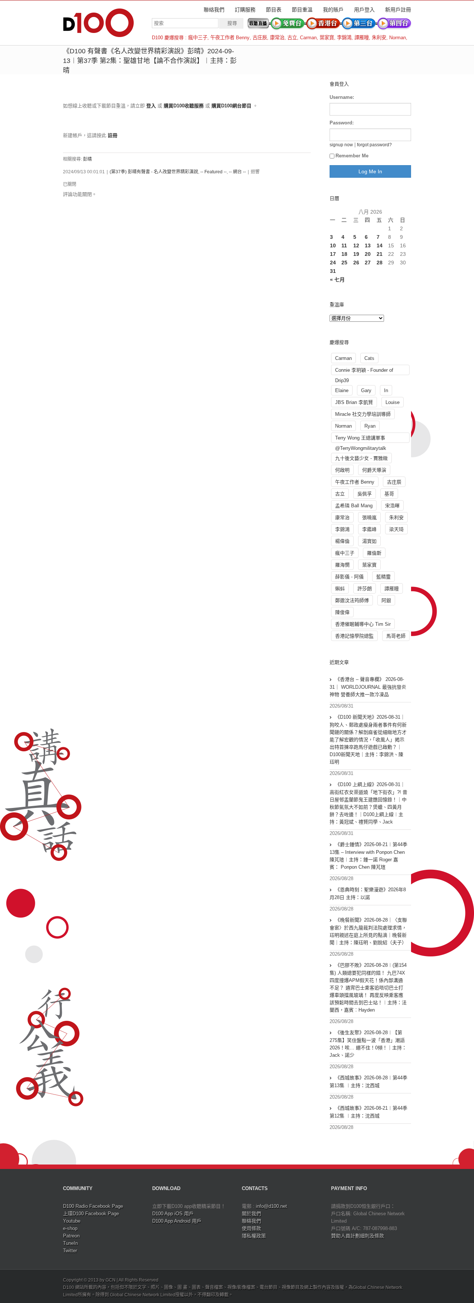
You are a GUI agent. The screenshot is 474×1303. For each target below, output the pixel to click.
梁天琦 (396, 529)
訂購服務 (245, 10)
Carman (308, 37)
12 (356, 245)
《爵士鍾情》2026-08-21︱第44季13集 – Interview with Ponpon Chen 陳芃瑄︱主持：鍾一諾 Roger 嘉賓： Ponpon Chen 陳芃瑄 (368, 856)
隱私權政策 (254, 1236)
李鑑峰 (369, 529)
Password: (342, 123)
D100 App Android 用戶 (176, 1221)
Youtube (71, 1221)
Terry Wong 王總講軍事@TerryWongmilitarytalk (360, 439)
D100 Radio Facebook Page (93, 1206)
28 (380, 262)
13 (368, 245)
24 (333, 262)
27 (368, 262)
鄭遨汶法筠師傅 (352, 600)
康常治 (277, 37)
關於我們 (251, 1213)
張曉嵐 (369, 517)
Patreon (71, 1236)
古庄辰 (260, 37)
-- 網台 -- (237, 171)
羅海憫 (342, 565)
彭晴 (87, 159)
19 (356, 254)
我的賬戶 (333, 10)
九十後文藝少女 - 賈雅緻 (361, 458)
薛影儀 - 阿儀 (349, 576)
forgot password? (374, 144)
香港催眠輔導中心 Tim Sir (363, 624)
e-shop (70, 1228)
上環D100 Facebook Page (91, 1213)
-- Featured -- (213, 171)
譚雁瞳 (361, 37)
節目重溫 (302, 10)
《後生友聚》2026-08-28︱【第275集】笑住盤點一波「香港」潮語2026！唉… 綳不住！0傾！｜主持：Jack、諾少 (368, 1044)
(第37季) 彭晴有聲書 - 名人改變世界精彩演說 (154, 171)
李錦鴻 (344, 37)
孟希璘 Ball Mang (354, 505)
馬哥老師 (395, 636)
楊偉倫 (342, 541)
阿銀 (386, 600)
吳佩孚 (364, 494)
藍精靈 (383, 576)
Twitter (70, 1250)
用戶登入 (364, 10)
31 (333, 271)
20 (368, 254)
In (386, 390)
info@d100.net (271, 1206)
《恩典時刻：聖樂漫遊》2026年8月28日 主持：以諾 (368, 893)
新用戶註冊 (398, 10)
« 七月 (337, 280)
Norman (397, 37)
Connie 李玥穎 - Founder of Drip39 (364, 371)
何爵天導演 (374, 470)
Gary (366, 390)
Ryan (369, 426)
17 (333, 254)
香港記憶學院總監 (354, 636)
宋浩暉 (392, 505)
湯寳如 (369, 541)
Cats (369, 358)
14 (380, 245)
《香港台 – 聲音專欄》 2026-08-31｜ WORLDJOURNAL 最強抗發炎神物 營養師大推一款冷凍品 (368, 686)
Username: (342, 97)
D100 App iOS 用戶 (173, 1213)
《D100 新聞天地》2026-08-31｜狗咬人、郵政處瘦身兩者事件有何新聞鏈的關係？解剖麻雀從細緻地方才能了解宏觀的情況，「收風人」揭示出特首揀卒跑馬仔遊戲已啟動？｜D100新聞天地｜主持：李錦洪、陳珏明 (368, 739)
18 (344, 254)
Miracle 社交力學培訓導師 (363, 414)
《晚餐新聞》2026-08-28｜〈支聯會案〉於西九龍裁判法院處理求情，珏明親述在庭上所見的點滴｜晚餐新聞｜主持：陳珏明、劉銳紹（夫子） (368, 931)
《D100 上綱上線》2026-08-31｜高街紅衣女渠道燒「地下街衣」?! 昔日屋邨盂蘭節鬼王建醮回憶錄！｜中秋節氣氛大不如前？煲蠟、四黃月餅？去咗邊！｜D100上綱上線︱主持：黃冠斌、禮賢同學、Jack (368, 803)
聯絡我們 (214, 10)
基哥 (389, 494)
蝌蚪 (340, 588)
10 (333, 245)
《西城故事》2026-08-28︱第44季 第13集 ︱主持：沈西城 (368, 1081)
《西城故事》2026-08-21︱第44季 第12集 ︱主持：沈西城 (368, 1112)
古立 (292, 37)
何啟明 (342, 470)
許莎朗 (364, 588)
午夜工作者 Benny (230, 37)
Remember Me (352, 155)
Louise (392, 402)
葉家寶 (327, 37)
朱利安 (379, 37)
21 (380, 254)
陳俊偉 (342, 612)
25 (344, 262)
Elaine (341, 390)
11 (344, 245)
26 (356, 262)
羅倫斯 (374, 553)
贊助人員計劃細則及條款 (357, 1236)
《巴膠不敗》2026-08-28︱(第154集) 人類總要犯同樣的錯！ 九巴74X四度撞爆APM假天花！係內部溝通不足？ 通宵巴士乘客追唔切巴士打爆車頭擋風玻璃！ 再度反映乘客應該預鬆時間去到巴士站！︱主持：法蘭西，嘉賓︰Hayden (368, 987)
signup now (341, 144)
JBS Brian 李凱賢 (354, 402)
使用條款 (251, 1228)
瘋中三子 (197, 37)
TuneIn (70, 1243)
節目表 (273, 10)
